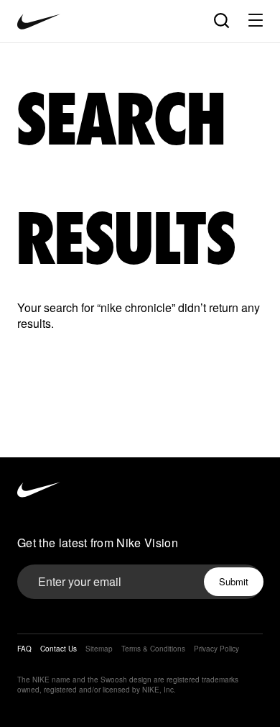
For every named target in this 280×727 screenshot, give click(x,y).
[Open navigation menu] (255, 20)
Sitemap (99, 649)
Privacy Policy (216, 649)
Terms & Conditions (153, 649)
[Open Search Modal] (220, 19)
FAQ (24, 649)
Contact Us (58, 649)
